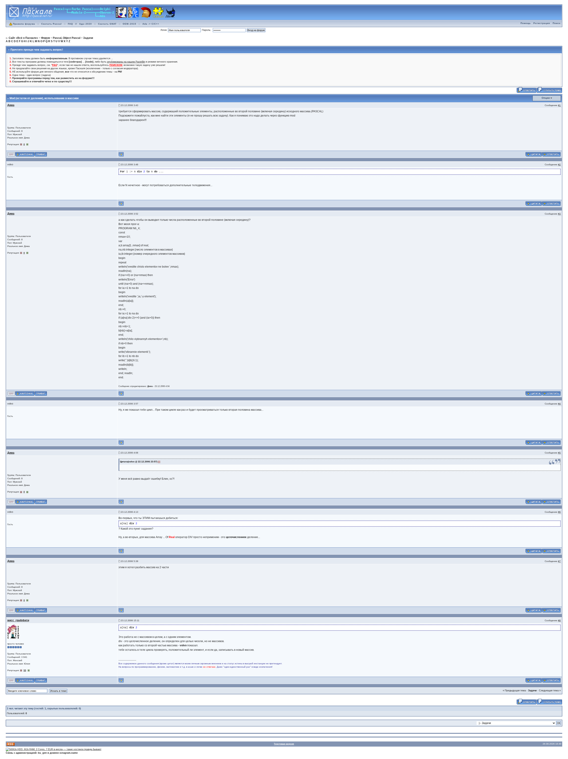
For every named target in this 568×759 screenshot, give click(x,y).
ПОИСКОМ (115, 65)
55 (25, 670)
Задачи (532, 690)
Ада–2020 (85, 24)
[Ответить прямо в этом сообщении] (551, 154)
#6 (559, 512)
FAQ (70, 24)
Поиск (556, 23)
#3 (559, 214)
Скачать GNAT (107, 24)
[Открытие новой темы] (549, 90)
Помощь (526, 23)
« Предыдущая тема (514, 690)
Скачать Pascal (51, 24)
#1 (559, 105)
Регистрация (541, 23)
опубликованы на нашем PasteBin (126, 61)
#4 (559, 403)
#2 (559, 164)
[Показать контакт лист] (24, 154)
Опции (546, 98)
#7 (559, 561)
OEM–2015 (129, 24)
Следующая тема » (550, 690)
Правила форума (24, 24)
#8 (559, 620)
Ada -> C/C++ (150, 24)
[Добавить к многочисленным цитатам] (533, 154)
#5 (559, 452)
